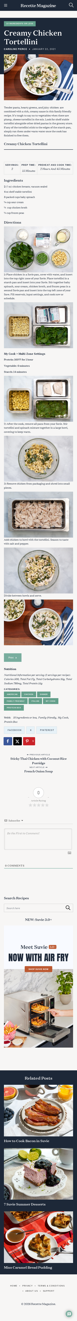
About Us (31, 1291)
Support (48, 1291)
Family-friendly (47, 717)
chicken (54, 107)
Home (13, 1286)
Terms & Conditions (51, 1286)
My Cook (51, 701)
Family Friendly (16, 701)
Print (11, 657)
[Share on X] (18, 741)
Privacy (27, 1286)
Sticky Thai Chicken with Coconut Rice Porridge (38, 760)
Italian (35, 701)
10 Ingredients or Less (19, 24)
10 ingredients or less (25, 717)
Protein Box (14, 708)
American (12, 694)
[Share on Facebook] (8, 741)
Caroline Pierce (15, 49)
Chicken (28, 694)
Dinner (44, 694)
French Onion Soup (38, 771)
